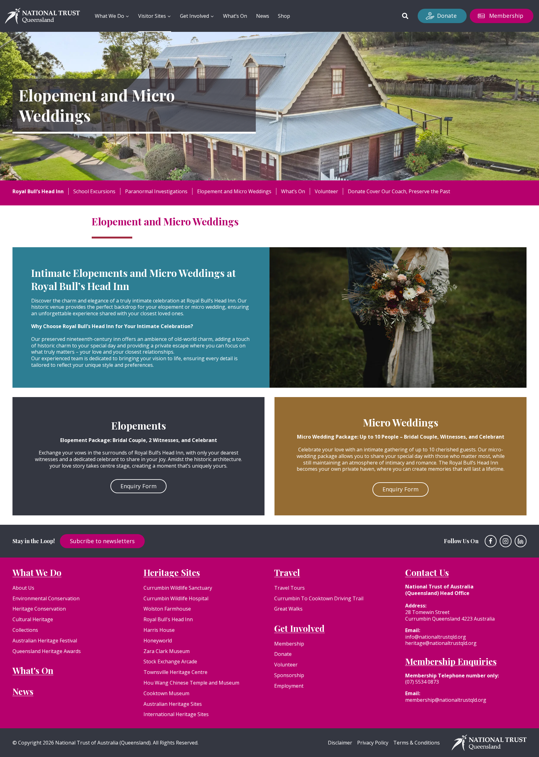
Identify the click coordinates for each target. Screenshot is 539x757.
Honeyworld (157, 640)
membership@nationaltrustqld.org (445, 699)
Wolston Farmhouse (167, 608)
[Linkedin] (521, 541)
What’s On (235, 15)
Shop (284, 15)
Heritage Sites (171, 572)
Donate (447, 15)
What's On (32, 670)
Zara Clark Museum (166, 651)
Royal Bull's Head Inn (168, 619)
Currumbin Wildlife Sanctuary (177, 587)
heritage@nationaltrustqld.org (441, 643)
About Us (23, 587)
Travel (287, 572)
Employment (288, 685)
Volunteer (326, 191)
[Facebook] (491, 541)
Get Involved (299, 628)
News (262, 15)
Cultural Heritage (32, 619)
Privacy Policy (372, 743)
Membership (506, 15)
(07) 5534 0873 (422, 681)
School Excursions (94, 191)
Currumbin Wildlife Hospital (175, 598)
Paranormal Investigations (156, 191)
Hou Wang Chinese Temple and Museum (191, 682)
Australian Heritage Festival (44, 640)
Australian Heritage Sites (172, 703)
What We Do (36, 572)
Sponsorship (289, 675)
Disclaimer (340, 743)
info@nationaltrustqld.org (435, 636)
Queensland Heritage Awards (46, 651)
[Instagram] (506, 541)
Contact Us (427, 572)
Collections (25, 630)
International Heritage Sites (176, 714)
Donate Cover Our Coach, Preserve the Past (399, 191)
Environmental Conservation (46, 598)
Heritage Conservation (39, 608)
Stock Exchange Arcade (170, 661)
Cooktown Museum (166, 693)
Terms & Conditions (416, 743)
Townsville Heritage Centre (175, 672)
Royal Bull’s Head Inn (38, 191)
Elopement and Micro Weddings (234, 191)
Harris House (159, 630)
